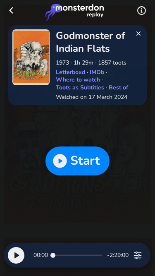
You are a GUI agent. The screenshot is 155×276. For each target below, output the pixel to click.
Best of (118, 87)
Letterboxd (70, 72)
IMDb (97, 72)
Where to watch (78, 80)
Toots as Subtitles (80, 87)
